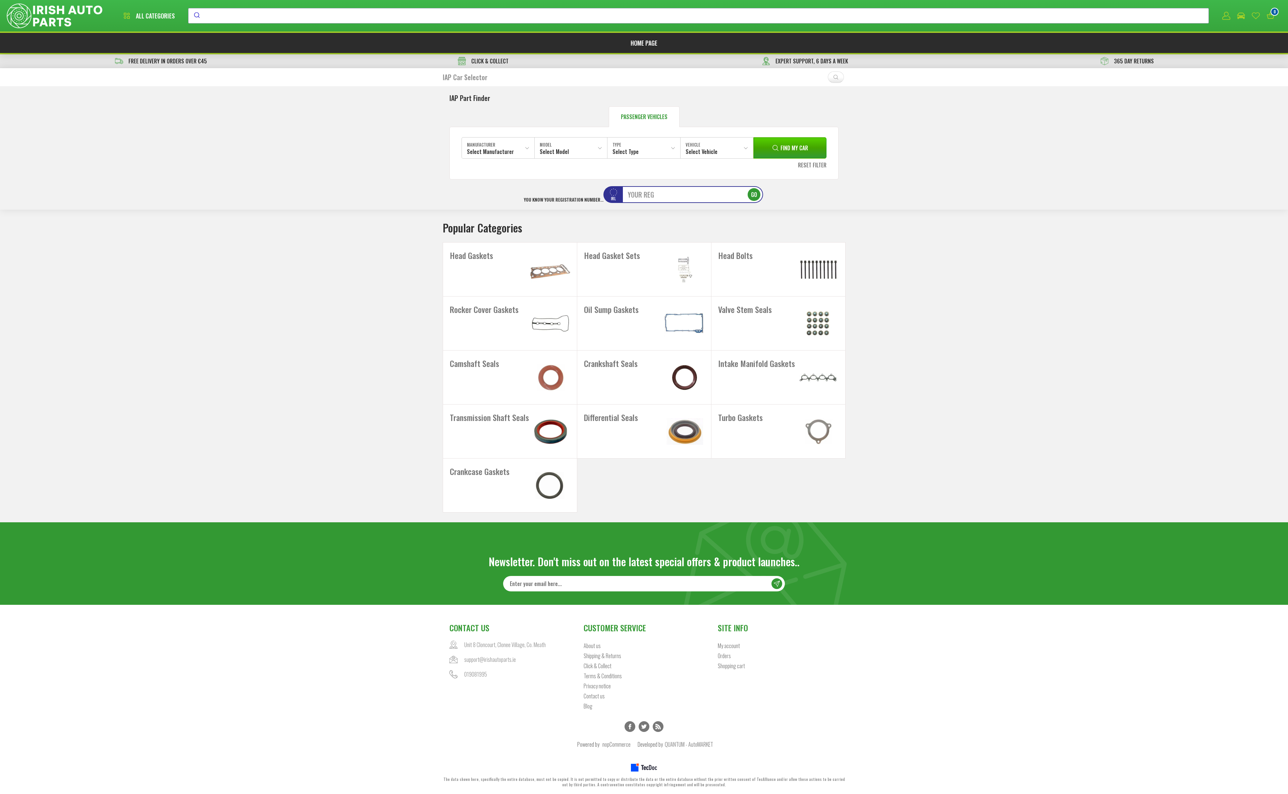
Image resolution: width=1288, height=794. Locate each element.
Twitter (644, 726)
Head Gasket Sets (612, 255)
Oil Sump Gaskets (611, 309)
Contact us (594, 696)
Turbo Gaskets (740, 417)
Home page (644, 43)
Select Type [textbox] (625, 152)
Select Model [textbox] (554, 152)
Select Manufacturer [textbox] (490, 152)
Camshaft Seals (474, 363)
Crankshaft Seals (611, 363)
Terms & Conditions (603, 676)
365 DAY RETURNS (1134, 61)
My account (729, 646)
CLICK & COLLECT (489, 61)
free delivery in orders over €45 (167, 61)
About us (592, 646)
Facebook (630, 726)
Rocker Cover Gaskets (484, 309)
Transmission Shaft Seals (489, 417)
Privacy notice (597, 686)
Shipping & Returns (602, 656)
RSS (658, 726)
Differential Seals (611, 417)
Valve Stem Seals (745, 309)
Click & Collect (597, 666)
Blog (588, 706)
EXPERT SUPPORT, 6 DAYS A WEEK (811, 61)
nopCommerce (616, 744)
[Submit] (196, 15)
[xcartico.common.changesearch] (836, 77)
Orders (724, 656)
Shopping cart (731, 666)
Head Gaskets (471, 255)
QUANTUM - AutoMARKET (689, 744)
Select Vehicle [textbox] (701, 152)
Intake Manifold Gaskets (756, 363)
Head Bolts (735, 255)
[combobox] (698, 15)
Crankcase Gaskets (479, 471)
